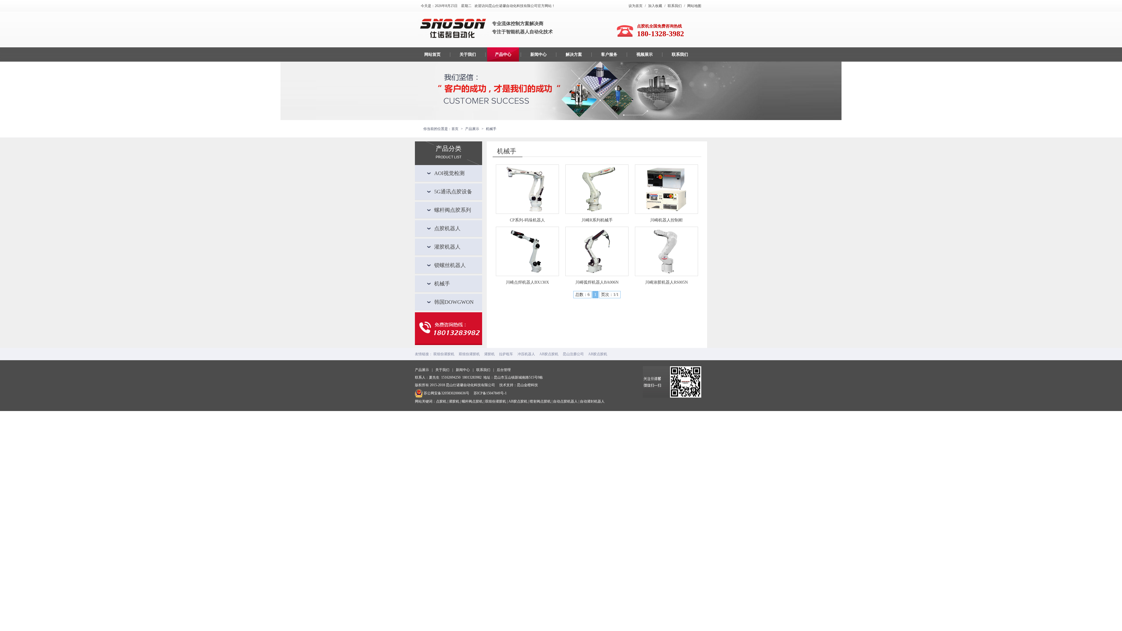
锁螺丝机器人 (450, 265)
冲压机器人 (526, 354)
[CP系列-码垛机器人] (527, 189)
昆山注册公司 (573, 354)
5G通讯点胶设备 (453, 192)
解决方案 (574, 54)
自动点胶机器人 (565, 401)
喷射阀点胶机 (540, 401)
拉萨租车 (506, 354)
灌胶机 (489, 354)
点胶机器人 (447, 228)
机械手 (442, 284)
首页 (454, 129)
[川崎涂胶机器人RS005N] (666, 251)
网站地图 (694, 6)
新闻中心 (538, 54)
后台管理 (504, 370)
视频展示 (644, 54)
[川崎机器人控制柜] (666, 189)
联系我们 (675, 6)
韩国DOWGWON (454, 302)
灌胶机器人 (447, 247)
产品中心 (503, 54)
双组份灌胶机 (443, 354)
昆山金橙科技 (527, 385)
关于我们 (468, 54)
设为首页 (635, 6)
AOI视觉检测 (449, 173)
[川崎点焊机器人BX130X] (527, 251)
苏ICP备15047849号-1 (490, 393)
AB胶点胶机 (548, 354)
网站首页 (432, 54)
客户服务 (609, 54)
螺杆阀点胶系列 (452, 210)
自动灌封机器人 (592, 401)
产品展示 (422, 370)
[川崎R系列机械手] (597, 189)
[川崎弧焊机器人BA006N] (597, 251)
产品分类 (448, 148)
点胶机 (441, 401)
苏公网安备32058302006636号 (446, 393)
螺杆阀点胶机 (472, 401)
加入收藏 (655, 6)
